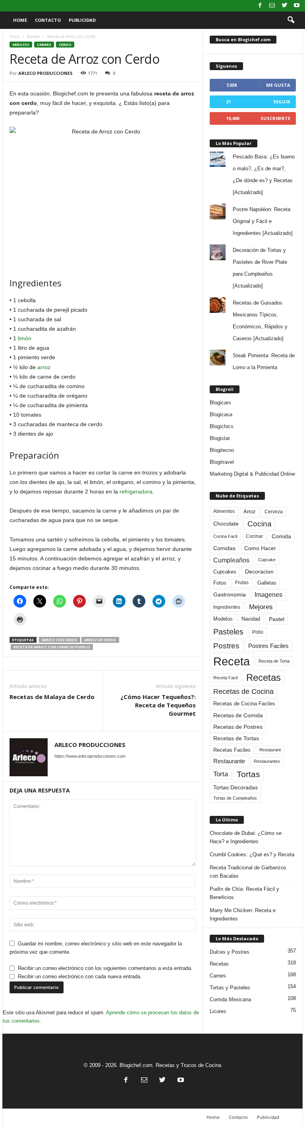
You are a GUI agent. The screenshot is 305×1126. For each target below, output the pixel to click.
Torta (220, 774)
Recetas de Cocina (243, 691)
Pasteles (228, 631)
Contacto (48, 20)
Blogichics (222, 426)
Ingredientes (226, 607)
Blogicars (220, 403)
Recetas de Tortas (236, 738)
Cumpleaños (231, 560)
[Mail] (272, 5)
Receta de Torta (274, 661)
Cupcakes (224, 572)
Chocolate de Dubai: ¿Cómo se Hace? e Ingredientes (246, 837)
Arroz (249, 511)
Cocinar (254, 536)
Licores (218, 1011)
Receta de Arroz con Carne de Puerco (52, 647)
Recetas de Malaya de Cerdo (52, 697)
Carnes (44, 44)
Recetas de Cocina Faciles (244, 704)
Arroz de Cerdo (100, 639)
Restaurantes (267, 761)
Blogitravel (222, 462)
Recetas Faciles (232, 750)
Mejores (261, 607)
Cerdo (65, 44)
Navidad (250, 619)
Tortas (248, 774)
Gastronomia (229, 594)
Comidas (224, 548)
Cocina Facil (225, 536)
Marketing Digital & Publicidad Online (252, 474)
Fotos (219, 583)
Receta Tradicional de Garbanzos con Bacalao (248, 872)
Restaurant (270, 749)
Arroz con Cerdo (59, 639)
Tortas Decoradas (235, 787)
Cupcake (267, 559)
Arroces (33, 36)
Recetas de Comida (238, 715)
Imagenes (268, 594)
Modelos (223, 619)
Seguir (281, 102)
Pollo (257, 632)
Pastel (276, 619)
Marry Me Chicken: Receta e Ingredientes (243, 914)
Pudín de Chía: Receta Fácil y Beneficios (244, 893)
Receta (231, 661)
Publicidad (82, 20)
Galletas (266, 583)
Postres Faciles (268, 645)
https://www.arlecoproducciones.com (89, 756)
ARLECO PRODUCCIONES (45, 73)
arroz (43, 367)
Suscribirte (275, 118)
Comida (281, 536)
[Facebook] (259, 5)
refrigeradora (136, 491)
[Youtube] (296, 5)
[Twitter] (284, 5)
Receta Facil (225, 677)
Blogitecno (222, 450)
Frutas (242, 582)
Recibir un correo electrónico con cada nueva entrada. (80, 976)
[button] (290, 20)
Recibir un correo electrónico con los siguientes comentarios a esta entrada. (105, 968)
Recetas (263, 677)
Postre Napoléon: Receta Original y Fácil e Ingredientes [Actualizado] (263, 221)
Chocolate (226, 524)
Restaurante (229, 761)
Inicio (14, 36)
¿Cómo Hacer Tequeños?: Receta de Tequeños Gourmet (158, 705)
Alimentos (224, 511)
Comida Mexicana (230, 999)
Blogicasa (221, 414)
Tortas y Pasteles (230, 988)
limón (24, 338)
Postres (226, 645)
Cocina (259, 524)
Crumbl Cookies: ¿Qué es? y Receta (252, 854)
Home (20, 20)
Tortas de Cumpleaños (235, 798)
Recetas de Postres (238, 727)
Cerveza (273, 511)
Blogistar (220, 438)
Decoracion (259, 572)
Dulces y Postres (229, 952)
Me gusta (278, 85)
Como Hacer (260, 548)
